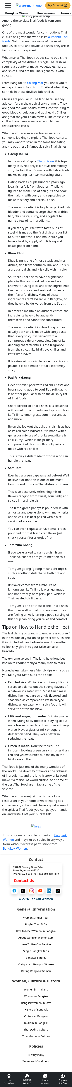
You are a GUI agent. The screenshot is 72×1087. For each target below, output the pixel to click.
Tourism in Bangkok (36, 1023)
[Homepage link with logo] (36, 826)
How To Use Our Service (36, 944)
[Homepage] (29, 5)
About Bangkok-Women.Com (36, 937)
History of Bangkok (36, 1009)
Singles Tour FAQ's (36, 924)
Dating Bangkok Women (36, 971)
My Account (56, 5)
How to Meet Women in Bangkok (36, 931)
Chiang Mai (35, 83)
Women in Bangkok (36, 996)
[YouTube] (40, 891)
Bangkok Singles (36, 957)
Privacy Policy (36, 1054)
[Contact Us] (36, 874)
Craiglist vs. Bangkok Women (36, 964)
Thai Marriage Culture (36, 1036)
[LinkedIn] (49, 891)
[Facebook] (14, 891)
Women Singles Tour (36, 917)
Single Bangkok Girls (36, 951)
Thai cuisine (45, 161)
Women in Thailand (36, 989)
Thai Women (45, 13)
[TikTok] (57, 891)
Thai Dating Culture (36, 1029)
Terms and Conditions (36, 1061)
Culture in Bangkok (36, 1016)
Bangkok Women (17, 13)
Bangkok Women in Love (36, 1003)
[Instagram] (31, 891)
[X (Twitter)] (23, 891)
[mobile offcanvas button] (8, 5)
